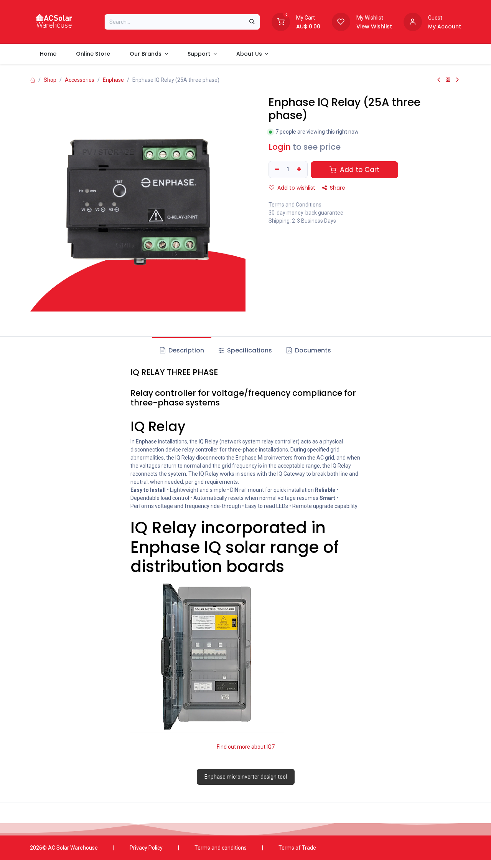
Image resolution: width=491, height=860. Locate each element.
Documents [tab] (312, 350)
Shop (50, 80)
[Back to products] (448, 80)
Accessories (79, 80)
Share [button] (336, 188)
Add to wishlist (295, 188)
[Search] (252, 22)
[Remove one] (276, 169)
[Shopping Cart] (281, 21)
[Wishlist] (341, 21)
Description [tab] (185, 350)
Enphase (113, 80)
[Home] (32, 80)
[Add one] (300, 169)
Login (280, 146)
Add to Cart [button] (358, 169)
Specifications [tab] (249, 350)
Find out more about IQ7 (246, 747)
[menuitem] (48, 54)
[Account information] (413, 21)
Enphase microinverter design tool (245, 777)
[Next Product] (457, 80)
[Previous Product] (438, 80)
